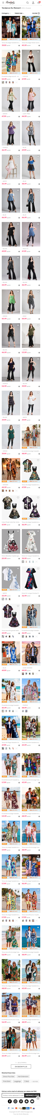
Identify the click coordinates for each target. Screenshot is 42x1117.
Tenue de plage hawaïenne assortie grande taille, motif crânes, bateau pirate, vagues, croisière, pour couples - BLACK (31, 485)
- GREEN (4, 114)
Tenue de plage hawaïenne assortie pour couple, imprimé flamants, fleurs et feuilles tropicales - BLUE (31, 881)
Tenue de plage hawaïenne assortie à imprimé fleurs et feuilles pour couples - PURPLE (31, 1019)
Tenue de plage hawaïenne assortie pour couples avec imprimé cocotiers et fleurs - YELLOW (11, 915)
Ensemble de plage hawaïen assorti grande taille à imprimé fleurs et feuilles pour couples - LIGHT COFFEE (31, 451)
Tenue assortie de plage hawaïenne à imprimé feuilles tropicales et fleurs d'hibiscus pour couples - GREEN (31, 1053)
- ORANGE (5, 485)
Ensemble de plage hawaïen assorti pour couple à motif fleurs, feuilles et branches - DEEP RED (11, 813)
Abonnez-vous (32, 1095)
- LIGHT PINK (26, 114)
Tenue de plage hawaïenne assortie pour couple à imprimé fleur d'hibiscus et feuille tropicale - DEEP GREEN (11, 986)
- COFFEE (25, 76)
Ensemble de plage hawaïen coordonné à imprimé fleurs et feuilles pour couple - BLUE (31, 952)
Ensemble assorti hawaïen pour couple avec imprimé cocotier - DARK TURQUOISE (11, 780)
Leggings (17, 1081)
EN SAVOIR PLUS (21, 1067)
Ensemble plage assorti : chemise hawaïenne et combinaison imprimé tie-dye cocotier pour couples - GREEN (11, 76)
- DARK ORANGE (27, 668)
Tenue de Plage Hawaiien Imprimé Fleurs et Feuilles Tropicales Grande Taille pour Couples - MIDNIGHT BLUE (11, 742)
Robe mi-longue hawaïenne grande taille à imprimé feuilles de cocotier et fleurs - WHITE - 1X (31, 556)
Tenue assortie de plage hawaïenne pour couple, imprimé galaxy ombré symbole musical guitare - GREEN (31, 780)
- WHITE (4, 181)
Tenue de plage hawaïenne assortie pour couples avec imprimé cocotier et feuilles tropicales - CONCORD (11, 881)
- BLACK (4, 248)
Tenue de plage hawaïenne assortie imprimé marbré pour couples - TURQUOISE (11, 42)
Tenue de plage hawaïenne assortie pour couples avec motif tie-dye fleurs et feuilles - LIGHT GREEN (11, 847)
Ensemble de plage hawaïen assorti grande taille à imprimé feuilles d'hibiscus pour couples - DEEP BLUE (31, 630)
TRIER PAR (18, 13)
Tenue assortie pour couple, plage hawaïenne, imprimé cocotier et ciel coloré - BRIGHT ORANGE (31, 915)
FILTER (34, 13)
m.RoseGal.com (12, 2)
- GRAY (24, 316)
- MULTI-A (25, 248)
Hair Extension (23, 1076)
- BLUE (24, 147)
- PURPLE (5, 147)
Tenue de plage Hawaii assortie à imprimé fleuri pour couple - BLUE (31, 42)
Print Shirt (6, 1081)
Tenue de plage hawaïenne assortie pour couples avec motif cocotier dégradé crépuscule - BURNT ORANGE (31, 813)
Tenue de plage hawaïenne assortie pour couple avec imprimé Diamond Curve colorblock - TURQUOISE (31, 986)
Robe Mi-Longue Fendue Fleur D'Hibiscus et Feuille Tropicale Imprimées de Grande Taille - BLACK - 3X (31, 593)
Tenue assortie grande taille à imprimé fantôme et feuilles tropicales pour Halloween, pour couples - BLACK (11, 630)
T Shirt (26, 1081)
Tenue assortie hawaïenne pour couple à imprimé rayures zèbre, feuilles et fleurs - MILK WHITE (31, 742)
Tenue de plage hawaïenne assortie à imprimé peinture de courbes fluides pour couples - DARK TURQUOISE (11, 1053)
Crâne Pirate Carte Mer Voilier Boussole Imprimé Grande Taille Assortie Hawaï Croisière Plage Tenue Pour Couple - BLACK (11, 522)
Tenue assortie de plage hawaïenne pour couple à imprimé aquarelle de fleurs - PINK (31, 847)
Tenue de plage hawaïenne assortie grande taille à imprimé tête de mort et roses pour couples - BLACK (31, 522)
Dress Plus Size (8, 1076)
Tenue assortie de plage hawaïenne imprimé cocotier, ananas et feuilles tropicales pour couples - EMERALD (11, 952)
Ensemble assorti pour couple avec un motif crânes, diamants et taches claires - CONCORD (11, 1019)
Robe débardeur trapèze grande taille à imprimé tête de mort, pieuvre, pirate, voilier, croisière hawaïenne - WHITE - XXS (11, 556)
